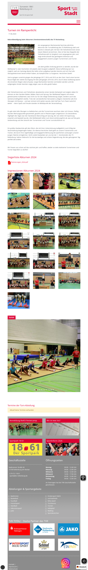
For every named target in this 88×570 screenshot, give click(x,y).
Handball (14, 506)
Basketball (14, 498)
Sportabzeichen (53, 513)
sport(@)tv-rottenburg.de (18, 476)
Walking (50, 511)
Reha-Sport (52, 501)
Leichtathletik (52, 498)
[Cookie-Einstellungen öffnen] (3, 567)
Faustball (14, 501)
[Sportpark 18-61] (25, 447)
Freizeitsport (15, 503)
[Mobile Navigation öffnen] (78, 21)
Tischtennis (52, 503)
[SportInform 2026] (62, 447)
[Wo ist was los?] (62, 427)
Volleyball (51, 508)
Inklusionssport (16, 508)
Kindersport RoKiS (54, 496)
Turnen (50, 506)
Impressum (13, 567)
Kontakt (11, 564)
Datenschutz (13, 569)
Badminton (15, 496)
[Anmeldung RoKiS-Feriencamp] (25, 427)
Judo (12, 511)
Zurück (11, 317)
